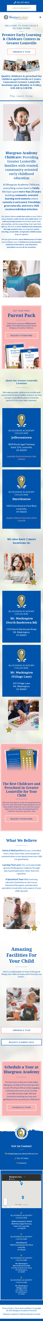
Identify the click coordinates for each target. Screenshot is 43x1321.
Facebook (22, 1163)
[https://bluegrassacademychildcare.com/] (21, 1133)
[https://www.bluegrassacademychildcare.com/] (16, 17)
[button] (40, 17)
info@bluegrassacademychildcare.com (22, 1153)
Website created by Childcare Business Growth (21, 1314)
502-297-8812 (23, 1158)
